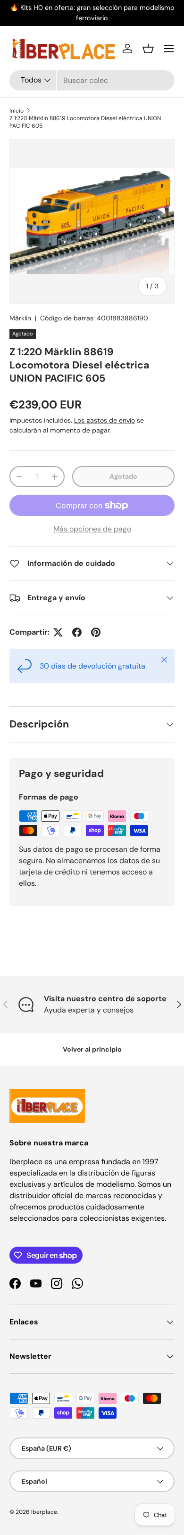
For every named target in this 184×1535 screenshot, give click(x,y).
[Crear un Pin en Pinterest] (95, 632)
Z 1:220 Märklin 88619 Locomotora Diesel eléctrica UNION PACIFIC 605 (85, 122)
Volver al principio (92, 1049)
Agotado (123, 476)
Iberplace (44, 1512)
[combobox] (92, 80)
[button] (148, 48)
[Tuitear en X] (58, 632)
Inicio (16, 110)
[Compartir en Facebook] (76, 632)
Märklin (20, 318)
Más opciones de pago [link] (92, 529)
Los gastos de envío (104, 420)
